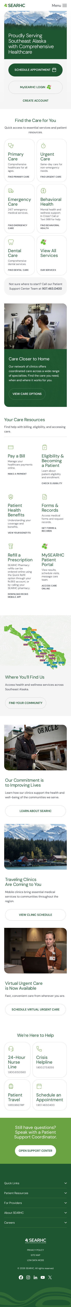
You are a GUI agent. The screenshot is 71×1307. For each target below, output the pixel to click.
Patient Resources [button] (16, 1193)
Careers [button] (9, 1223)
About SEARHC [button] (14, 1213)
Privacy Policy (35, 1250)
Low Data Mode (35, 1260)
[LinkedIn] (35, 1277)
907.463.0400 (52, 288)
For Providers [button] (13, 1203)
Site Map (35, 1255)
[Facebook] (21, 1277)
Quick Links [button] (11, 1183)
